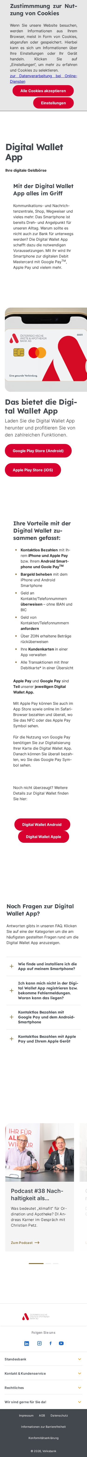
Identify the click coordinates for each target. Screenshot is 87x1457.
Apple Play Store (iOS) (33, 470)
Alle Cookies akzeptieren (43, 90)
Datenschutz (59, 1415)
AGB (42, 1415)
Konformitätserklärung (43, 1438)
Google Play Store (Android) (38, 450)
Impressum (26, 1415)
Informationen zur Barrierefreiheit (43, 1426)
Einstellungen (53, 103)
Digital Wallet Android (42, 824)
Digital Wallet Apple (43, 836)
